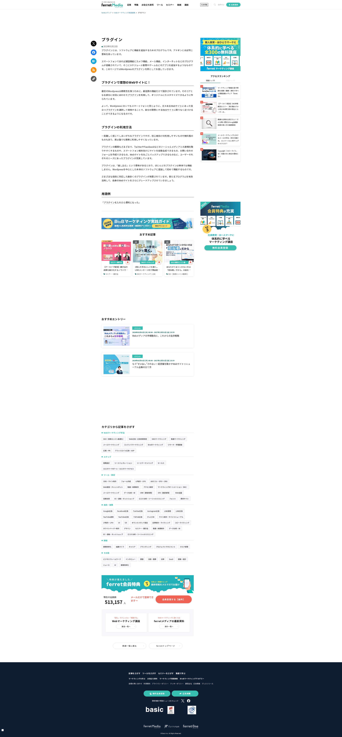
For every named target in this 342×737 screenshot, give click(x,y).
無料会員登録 (159, 693)
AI (115, 565)
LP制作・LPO (141, 481)
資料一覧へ (169, 626)
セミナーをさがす (166, 673)
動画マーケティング (178, 439)
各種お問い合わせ (135, 683)
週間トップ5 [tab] (210, 80)
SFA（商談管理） (164, 493)
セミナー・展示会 (116, 262)
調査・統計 (182, 559)
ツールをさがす (149, 673)
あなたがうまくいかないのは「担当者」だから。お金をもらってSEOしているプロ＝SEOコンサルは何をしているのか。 (178, 268)
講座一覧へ (126, 626)
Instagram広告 (153, 511)
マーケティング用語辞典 (169, 678)
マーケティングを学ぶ (137, 678)
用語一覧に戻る (129, 645)
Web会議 (178, 493)
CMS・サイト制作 (109, 481)
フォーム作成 (126, 481)
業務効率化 (107, 547)
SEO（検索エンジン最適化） (179, 262)
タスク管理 (184, 547)
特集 (136, 4)
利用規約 (147, 683)
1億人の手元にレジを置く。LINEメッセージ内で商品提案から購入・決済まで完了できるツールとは (147, 268)
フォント (172, 498)
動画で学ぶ (181, 673)
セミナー (170, 4)
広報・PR (106, 450)
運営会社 (188, 683)
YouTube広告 (123, 517)
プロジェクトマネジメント (165, 547)
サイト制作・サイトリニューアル (171, 517)
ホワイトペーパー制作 (111, 528)
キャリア (132, 547)
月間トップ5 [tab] (230, 80)
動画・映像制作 (133, 487)
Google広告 (107, 511)
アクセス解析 (148, 487)
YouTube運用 (108, 517)
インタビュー (130, 559)
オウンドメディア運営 (140, 523)
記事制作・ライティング (161, 523)
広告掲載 (204, 4)
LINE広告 (179, 511)
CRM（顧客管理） (146, 493)
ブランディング (145, 547)
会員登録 (234, 4)
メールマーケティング (111, 445)
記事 (129, 4)
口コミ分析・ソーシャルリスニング (152, 498)
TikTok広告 (137, 517)
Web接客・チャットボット (113, 487)
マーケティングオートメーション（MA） (172, 487)
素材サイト (185, 498)
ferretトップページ (165, 645)
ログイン (221, 4)
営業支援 (106, 498)
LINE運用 (167, 511)
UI (119, 523)
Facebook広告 (122, 511)
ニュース (106, 565)
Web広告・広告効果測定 (138, 439)
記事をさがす (134, 673)
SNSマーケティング (147, 262)
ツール (160, 4)
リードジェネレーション (123, 463)
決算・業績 (152, 559)
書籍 (141, 559)
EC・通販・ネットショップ (124, 498)
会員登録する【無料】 (173, 599)
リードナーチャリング (145, 463)
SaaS (171, 559)
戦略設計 (106, 463)
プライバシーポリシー (160, 683)
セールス (161, 463)
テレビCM (150, 517)
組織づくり (120, 547)
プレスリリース (207, 683)
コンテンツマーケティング (133, 445)
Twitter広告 (138, 511)
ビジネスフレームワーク (112, 559)
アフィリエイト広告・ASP (124, 450)
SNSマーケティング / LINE (146, 274)
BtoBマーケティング (155, 445)
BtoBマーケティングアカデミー (192, 678)
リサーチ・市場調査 (175, 445)
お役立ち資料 (148, 4)
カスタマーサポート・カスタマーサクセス (118, 469)
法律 (162, 559)
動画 (179, 4)
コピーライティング (182, 523)
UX (126, 523)
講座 (186, 4)
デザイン (127, 528)
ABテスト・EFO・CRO (159, 481)
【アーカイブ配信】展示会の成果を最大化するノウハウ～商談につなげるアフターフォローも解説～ (116, 268)
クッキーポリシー (177, 683)
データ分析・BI (129, 493)
